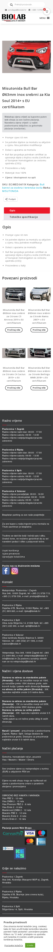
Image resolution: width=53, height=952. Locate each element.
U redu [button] (30, 945)
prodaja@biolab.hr (17, 10)
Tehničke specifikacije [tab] (24, 217)
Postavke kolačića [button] (13, 945)
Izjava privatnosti (11, 553)
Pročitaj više (13, 330)
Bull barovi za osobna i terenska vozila (23, 186)
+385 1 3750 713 (39, 10)
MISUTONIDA (10, 191)
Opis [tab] (12, 210)
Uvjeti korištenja (10, 550)
